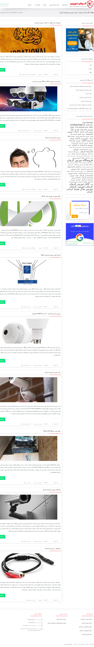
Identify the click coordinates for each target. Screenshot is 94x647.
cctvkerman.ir (77, 124)
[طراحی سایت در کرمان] (80, 51)
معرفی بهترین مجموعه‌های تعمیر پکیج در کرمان (80, 86)
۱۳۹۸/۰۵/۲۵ (46, 365)
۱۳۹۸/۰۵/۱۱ (46, 424)
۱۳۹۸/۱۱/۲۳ (46, 130)
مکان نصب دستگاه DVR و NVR (51, 431)
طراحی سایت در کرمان (86, 619)
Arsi (34, 600)
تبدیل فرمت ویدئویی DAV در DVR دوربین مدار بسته (46, 81)
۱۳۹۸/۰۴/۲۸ (46, 482)
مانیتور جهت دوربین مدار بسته (86, 162)
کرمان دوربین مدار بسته (81, 187)
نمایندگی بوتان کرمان (87, 634)
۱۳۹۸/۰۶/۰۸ (46, 306)
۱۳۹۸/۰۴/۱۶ (46, 541)
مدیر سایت (36, 130)
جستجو (29, 4)
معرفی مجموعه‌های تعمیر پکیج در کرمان (57, 623)
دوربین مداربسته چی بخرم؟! (52, 137)
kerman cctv (83, 127)
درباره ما (45, 4)
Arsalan (33, 189)
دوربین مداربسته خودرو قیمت (79, 143)
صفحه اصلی (64, 4)
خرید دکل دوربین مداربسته (85, 97)
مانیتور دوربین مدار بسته (72, 162)
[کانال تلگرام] (3, 644)
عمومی (23, 74)
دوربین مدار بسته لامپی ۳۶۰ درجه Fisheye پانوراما (46, 313)
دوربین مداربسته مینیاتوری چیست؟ (83, 90)
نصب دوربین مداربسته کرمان (52, 372)
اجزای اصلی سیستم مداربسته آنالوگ (50, 255)
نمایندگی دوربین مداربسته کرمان (51, 489)
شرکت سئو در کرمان (87, 623)
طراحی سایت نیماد (68, 644)
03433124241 (31, 619)
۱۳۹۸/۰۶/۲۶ (46, 189)
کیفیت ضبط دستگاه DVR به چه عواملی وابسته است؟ (79, 108)
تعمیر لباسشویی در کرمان (86, 630)
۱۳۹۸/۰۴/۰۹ (46, 600)
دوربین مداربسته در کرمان (82, 145)
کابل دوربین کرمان (79, 183)
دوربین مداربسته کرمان (86, 101)
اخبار (26, 74)
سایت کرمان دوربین (78, 158)
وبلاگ (20, 74)
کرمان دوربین (85, 186)
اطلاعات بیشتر (72, 243)
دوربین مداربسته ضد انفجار (75, 147)
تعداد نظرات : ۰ (55, 74)
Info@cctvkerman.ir (30, 625)
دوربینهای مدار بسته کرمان (79, 154)
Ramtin (33, 74)
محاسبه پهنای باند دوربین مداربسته (83, 164)
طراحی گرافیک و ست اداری (85, 626)
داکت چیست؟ (88, 93)
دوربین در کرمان (81, 138)
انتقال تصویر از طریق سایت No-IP (50, 196)
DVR (87, 125)
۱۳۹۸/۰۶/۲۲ (46, 248)
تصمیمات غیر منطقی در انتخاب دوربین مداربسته (47, 22)
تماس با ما (37, 4)
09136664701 (31, 622)
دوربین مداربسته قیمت (86, 149)
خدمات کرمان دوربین (54, 4)
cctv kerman (87, 122)
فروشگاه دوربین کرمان (80, 160)
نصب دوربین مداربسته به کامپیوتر (78, 171)
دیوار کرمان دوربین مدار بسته (83, 156)
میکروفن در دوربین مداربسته (52, 548)
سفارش (74, 221)
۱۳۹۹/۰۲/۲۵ (46, 74)
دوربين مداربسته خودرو (82, 136)
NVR (91, 127)
